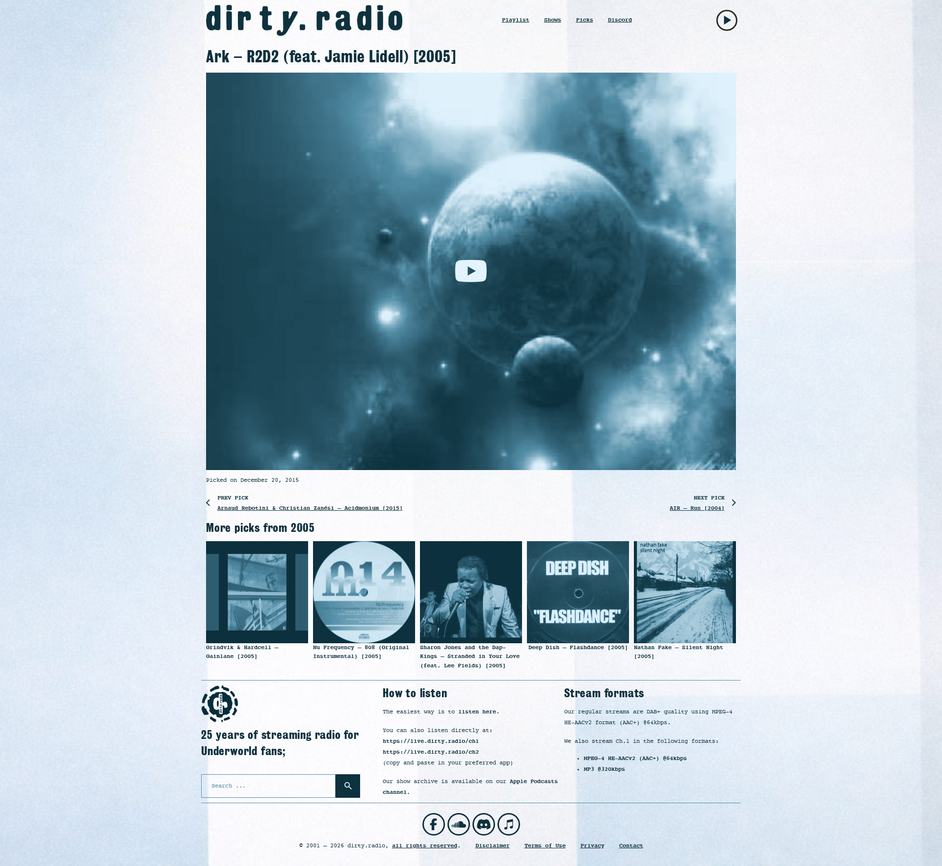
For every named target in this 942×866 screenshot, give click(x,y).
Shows (552, 20)
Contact (631, 845)
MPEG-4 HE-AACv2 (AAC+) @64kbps (635, 758)
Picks (584, 20)
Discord (620, 20)
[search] (348, 786)
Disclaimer (492, 845)
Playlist (515, 20)
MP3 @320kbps (604, 769)
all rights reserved (424, 845)
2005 (303, 527)
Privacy (592, 845)
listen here (477, 711)
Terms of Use (545, 845)
